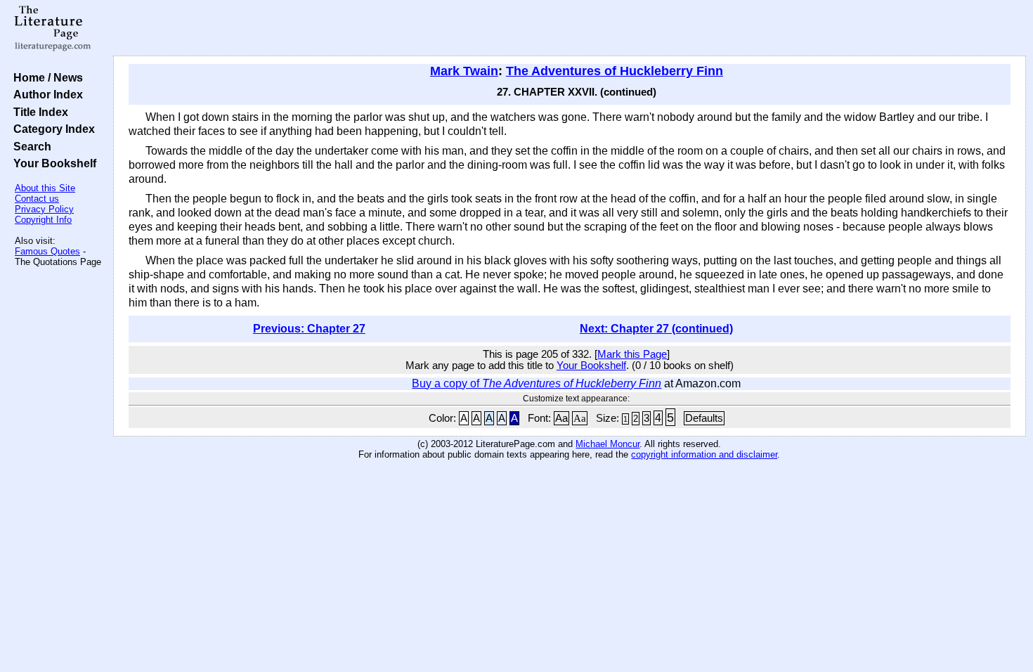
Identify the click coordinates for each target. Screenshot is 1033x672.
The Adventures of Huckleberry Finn (614, 71)
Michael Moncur (607, 444)
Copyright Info (43, 219)
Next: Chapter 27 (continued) (656, 329)
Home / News (45, 77)
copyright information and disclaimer (704, 454)
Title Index (38, 111)
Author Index (45, 94)
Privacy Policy (44, 209)
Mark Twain (464, 71)
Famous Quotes (47, 251)
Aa (561, 418)
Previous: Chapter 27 (309, 329)
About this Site (45, 188)
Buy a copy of (536, 383)
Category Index (51, 128)
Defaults (704, 418)
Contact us (37, 198)
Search (29, 146)
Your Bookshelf (52, 163)
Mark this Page (632, 354)
